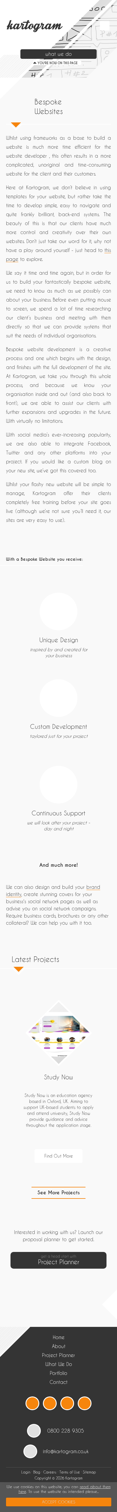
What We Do (58, 1364)
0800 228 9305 (65, 1430)
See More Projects (59, 1193)
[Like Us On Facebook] (50, 1403)
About (58, 1346)
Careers (49, 1472)
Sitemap (89, 1472)
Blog (36, 1472)
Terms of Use (69, 1472)
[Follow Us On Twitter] (32, 1403)
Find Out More (58, 1155)
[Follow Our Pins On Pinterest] (85, 1403)
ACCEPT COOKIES (58, 1501)
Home (58, 1337)
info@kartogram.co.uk (65, 1451)
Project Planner (58, 1355)
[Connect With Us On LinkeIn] (67, 1403)
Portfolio (58, 1373)
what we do (58, 54)
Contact (59, 1382)
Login (25, 1472)
